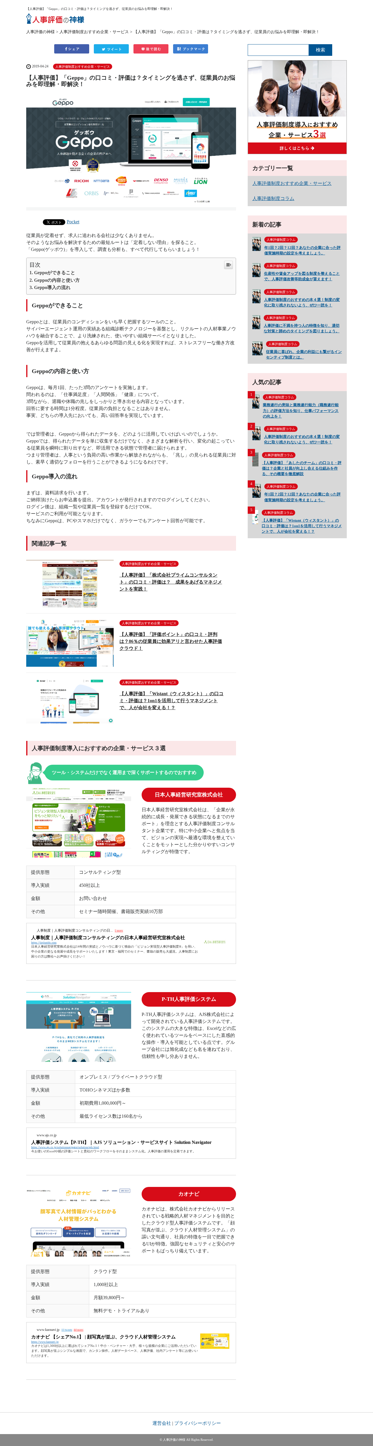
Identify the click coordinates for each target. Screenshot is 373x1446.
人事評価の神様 (40, 31)
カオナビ (188, 1194)
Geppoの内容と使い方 (57, 280)
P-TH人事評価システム (189, 999)
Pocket (73, 221)
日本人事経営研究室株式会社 (189, 795)
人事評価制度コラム (273, 198)
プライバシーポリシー (197, 1423)
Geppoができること (54, 272)
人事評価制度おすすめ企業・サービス (94, 31)
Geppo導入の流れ (52, 287)
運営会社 (161, 1423)
